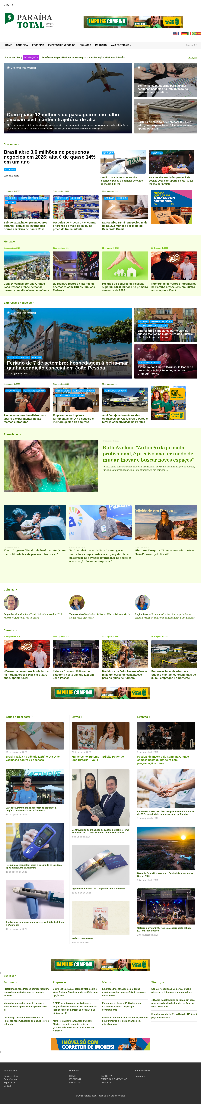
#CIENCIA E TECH (13, 391)
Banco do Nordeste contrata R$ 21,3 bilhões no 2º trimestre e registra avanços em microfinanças (125, 1020)
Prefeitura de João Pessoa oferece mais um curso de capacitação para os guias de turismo (26, 992)
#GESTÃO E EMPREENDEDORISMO (33, 198)
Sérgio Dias (10, 614)
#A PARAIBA (109, 198)
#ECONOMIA (10, 169)
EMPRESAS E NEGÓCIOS (61, 45)
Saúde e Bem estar (18, 716)
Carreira (9, 630)
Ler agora (192, 57)
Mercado (9, 241)
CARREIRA (22, 45)
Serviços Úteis (11, 1076)
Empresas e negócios (18, 302)
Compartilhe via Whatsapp (24, 68)
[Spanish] (198, 33)
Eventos (142, 716)
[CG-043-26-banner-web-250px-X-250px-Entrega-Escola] (174, 403)
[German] (184, 33)
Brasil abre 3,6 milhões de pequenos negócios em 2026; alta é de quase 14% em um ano (50, 157)
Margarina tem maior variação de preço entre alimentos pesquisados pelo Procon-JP (26, 1006)
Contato (7, 1086)
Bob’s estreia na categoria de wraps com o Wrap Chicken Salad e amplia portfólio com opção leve (75, 992)
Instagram (140, 1076)
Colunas (9, 589)
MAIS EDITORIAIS (120, 45)
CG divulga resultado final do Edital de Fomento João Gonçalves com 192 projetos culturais (26, 1020)
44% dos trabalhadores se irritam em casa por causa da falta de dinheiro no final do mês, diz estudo (173, 1003)
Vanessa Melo (76, 614)
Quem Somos (10, 1079)
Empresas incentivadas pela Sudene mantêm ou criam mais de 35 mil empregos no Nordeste (124, 992)
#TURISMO (10, 202)
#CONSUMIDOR (62, 198)
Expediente (9, 1082)
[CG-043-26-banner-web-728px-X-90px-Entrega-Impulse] (133, 21)
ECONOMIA (38, 45)
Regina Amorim (143, 614)
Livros (76, 716)
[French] (180, 33)
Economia (10, 144)
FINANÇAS (85, 45)
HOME (8, 45)
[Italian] (189, 33)
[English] (175, 33)
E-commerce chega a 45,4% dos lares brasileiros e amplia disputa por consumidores (121, 1006)
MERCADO (101, 45)
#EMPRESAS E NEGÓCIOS (18, 357)
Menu (6, 5)
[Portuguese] (194, 33)
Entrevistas (11, 434)
